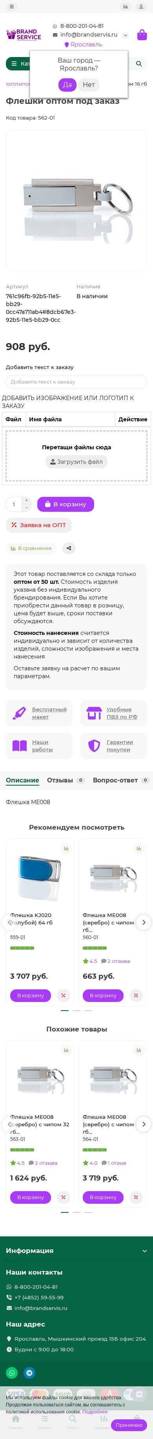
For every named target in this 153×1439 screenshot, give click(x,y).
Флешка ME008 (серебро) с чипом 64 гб (112, 1124)
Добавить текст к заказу (40, 367)
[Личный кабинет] (141, 6)
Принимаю (129, 1425)
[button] (9, 922)
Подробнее (95, 1412)
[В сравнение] (66, 848)
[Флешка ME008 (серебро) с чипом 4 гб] (113, 874)
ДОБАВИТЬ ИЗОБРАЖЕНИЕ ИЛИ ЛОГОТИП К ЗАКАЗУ (68, 402)
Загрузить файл (79, 461)
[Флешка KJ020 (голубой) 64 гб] (40, 874)
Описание (22, 780)
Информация (30, 1251)
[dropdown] (12, 6)
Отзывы (64, 780)
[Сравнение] (125, 6)
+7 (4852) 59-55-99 (39, 1297)
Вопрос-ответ (120, 780)
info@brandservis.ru (88, 34)
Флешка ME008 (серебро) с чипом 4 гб (111, 922)
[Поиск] (139, 63)
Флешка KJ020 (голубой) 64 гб (31, 919)
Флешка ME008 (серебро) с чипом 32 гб (39, 1124)
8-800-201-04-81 (82, 26)
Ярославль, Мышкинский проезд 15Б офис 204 (80, 1339)
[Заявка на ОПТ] (63, 995)
